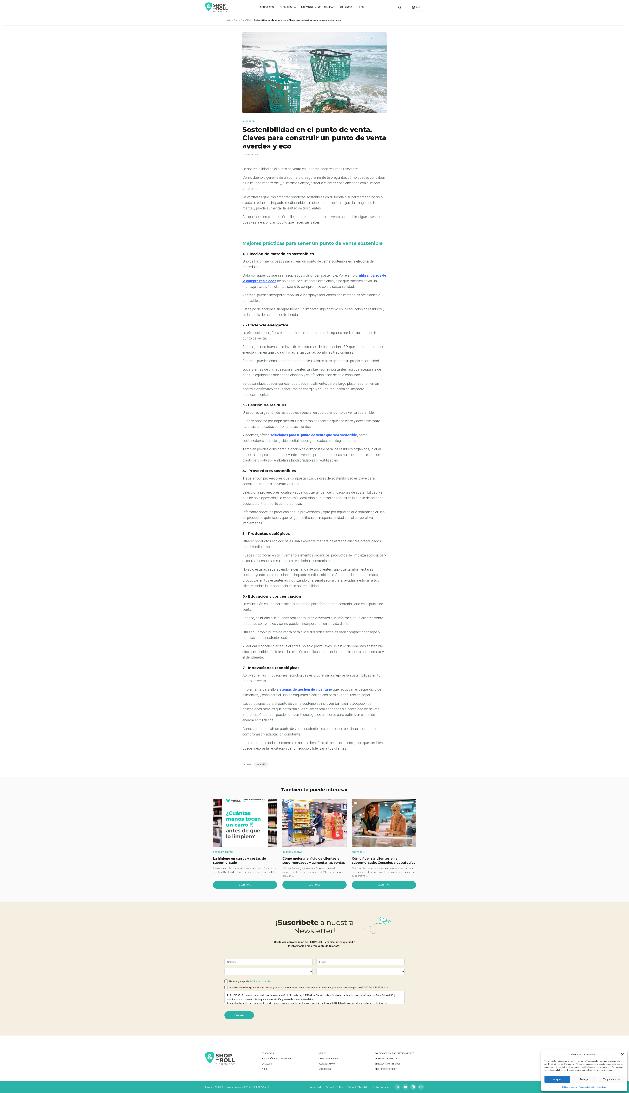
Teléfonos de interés (386, 1069)
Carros (322, 1053)
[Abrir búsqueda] (399, 7)
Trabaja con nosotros (387, 1058)
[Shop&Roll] (216, 7)
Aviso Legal (601, 1087)
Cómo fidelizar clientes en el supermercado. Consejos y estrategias (383, 861)
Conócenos (267, 7)
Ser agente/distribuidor (387, 1064)
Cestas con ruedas (328, 1058)
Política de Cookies (569, 1087)
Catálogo (346, 7)
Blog (361, 7)
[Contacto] (421, 1087)
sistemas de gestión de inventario (304, 689)
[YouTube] (405, 1087)
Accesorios (324, 1069)
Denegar (584, 1079)
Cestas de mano (326, 1064)
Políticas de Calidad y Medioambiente (394, 1053)
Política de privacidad (260, 981)
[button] (622, 1054)
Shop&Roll (246, 20)
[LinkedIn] (397, 1087)
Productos (286, 7)
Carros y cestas (223, 852)
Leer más (245, 884)
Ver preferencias (611, 1079)
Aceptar (557, 1079)
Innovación (261, 764)
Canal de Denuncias (380, 1087)
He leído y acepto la (251, 981)
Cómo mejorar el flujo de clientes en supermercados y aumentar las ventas (313, 861)
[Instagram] (413, 1087)
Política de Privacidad (587, 1087)
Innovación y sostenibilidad (317, 7)
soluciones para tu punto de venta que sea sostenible (313, 435)
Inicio (228, 20)
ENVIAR (239, 1015)
